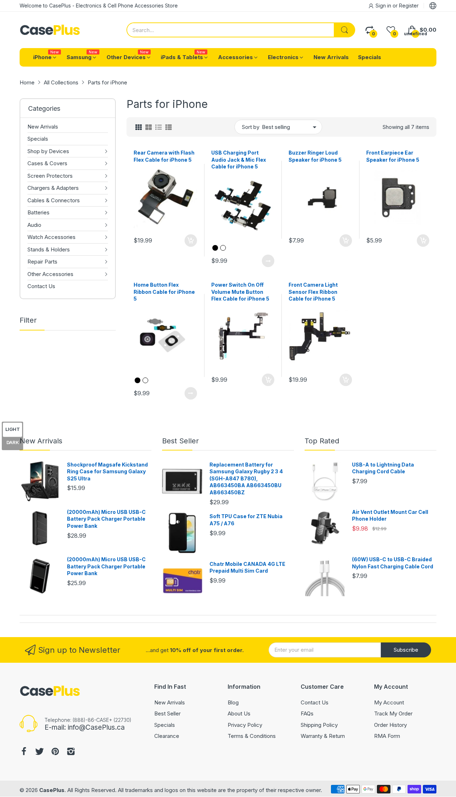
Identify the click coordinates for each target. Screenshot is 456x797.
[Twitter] (39, 752)
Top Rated (322, 441)
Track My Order (393, 713)
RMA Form (387, 736)
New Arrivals (41, 441)
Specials (164, 725)
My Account (389, 702)
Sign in (384, 5)
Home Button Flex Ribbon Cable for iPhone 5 (164, 292)
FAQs (307, 713)
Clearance (166, 736)
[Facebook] (24, 752)
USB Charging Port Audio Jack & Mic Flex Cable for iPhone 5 (238, 160)
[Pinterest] (55, 752)
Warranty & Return (323, 736)
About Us (239, 713)
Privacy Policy (245, 725)
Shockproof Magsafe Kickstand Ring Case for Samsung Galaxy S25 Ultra (107, 471)
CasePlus (51, 790)
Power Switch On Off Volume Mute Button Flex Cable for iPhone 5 (240, 292)
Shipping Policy (319, 725)
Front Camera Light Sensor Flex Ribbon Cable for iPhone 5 (313, 292)
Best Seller (180, 441)
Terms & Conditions (252, 736)
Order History (390, 725)
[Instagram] (71, 752)
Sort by (250, 127)
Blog (233, 702)
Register (409, 5)
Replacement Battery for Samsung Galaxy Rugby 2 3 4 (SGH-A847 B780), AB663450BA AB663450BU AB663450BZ (246, 478)
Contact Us (314, 702)
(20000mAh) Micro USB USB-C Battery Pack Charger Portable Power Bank (106, 519)
